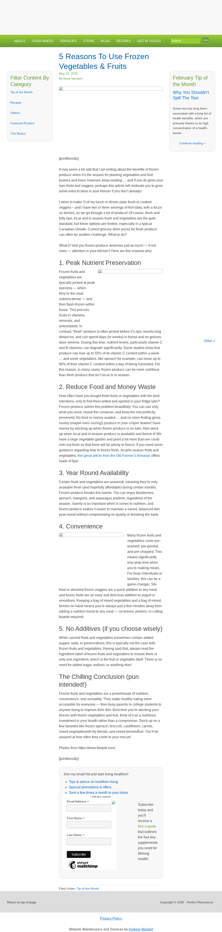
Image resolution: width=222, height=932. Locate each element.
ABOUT (19, 41)
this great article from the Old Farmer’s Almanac (114, 455)
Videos (15, 113)
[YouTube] (201, 7)
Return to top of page (21, 902)
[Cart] (169, 16)
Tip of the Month (21, 92)
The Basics (18, 133)
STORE (88, 41)
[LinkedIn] (192, 7)
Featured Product (22, 123)
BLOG (105, 41)
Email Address (78, 801)
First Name (76, 818)
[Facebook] (183, 7)
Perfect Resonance (104, 14)
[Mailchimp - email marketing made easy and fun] (83, 868)
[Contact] (175, 7)
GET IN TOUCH (149, 41)
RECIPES (123, 41)
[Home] (166, 7)
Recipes (15, 102)
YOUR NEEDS (43, 41)
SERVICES (68, 41)
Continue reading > (192, 143)
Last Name (75, 835)
